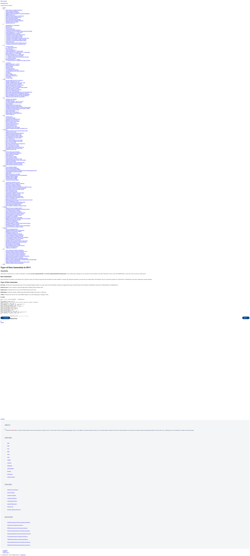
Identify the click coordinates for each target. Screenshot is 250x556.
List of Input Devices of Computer (13, 210)
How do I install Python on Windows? (13, 153)
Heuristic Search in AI (10, 22)
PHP (4, 264)
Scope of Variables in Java (11, 122)
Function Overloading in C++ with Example (15, 54)
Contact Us (5, 550)
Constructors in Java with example (13, 127)
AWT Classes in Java (10, 138)
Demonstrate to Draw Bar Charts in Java (14, 148)
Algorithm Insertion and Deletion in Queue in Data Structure (18, 107)
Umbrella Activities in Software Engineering (15, 252)
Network (5, 227)
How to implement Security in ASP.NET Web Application (18, 94)
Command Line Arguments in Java (13, 119)
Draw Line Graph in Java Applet (12, 145)
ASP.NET (3, 419)
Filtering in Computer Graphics (12, 222)
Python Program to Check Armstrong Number (15, 162)
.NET (4, 79)
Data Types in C (9, 26)
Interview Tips (10, 506)
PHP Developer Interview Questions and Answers (17, 528)
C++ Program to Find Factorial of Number (14, 55)
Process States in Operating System (13, 195)
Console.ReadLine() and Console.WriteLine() (15, 71)
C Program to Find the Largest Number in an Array (16, 42)
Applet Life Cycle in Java (11, 131)
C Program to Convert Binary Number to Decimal (16, 39)
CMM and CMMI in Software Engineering (14, 263)
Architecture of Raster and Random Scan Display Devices (18, 209)
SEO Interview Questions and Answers (15, 525)
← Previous (5, 317)
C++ (4, 45)
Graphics (5, 206)
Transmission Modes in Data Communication (15, 230)
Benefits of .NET (9, 67)
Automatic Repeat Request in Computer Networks (16, 242)
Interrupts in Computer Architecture (13, 184)
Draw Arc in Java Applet (11, 142)
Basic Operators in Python (11, 156)
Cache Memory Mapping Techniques (13, 185)
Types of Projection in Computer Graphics (14, 226)
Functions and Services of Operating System (15, 189)
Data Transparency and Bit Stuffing (13, 244)
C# (3, 61)
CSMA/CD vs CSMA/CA (11, 247)
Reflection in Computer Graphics (12, 224)
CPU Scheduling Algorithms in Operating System (16, 205)
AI (3, 8)
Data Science (10, 474)
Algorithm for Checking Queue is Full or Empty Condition (18, 108)
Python (4, 150)
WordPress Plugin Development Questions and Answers (18, 545)
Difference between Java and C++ (13, 120)
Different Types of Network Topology (13, 231)
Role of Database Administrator (12, 168)
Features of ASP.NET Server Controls (13, 86)
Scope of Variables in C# (11, 74)
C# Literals (8, 72)
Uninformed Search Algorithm (12, 21)
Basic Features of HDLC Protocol (13, 243)
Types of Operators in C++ (11, 49)
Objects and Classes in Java (11, 126)
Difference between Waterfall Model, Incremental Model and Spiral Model (21, 259)
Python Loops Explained (11, 161)
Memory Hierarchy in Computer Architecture (15, 183)
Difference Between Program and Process (14, 196)
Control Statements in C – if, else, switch (14, 32)
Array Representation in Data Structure (14, 102)
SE (3, 249)
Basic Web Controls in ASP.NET (12, 88)
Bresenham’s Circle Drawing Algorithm (14, 217)
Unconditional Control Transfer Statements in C (15, 34)
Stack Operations (9, 103)
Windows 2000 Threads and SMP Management (15, 202)
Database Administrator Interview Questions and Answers (19, 533)
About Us (5, 551)
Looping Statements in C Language (13, 33)
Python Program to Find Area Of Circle (14, 158)
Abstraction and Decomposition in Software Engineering (17, 256)
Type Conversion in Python (11, 157)
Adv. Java (5, 129)
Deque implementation (10, 110)
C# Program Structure (10, 68)
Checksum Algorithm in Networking (13, 239)
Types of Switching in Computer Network (14, 236)
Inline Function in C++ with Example (13, 53)
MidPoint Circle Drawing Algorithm (13, 219)
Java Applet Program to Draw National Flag (15, 147)
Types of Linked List (10, 114)
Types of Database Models (11, 167)
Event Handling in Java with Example (13, 137)
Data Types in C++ (10, 48)
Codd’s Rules (8, 172)
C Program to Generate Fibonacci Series (14, 37)
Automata (9, 462)
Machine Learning (11, 477)
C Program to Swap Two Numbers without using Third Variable (19, 31)
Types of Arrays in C (10, 41)
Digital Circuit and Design (12, 489)
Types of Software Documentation (13, 260)
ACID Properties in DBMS (11, 178)
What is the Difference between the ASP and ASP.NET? (17, 95)
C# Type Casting (9, 78)
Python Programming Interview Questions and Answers (18, 530)
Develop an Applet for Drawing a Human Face (15, 143)
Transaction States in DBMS (11, 177)
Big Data (9, 471)
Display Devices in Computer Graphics (14, 208)
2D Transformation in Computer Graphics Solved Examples (18, 223)
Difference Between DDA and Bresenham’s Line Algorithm (18, 218)
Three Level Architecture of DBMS (13, 169)
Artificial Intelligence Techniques (12, 12)
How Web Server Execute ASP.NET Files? (15, 85)
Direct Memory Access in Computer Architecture (16, 188)
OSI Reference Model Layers (12, 232)
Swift (8, 454)
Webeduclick (23, 554)
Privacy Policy (6, 552)
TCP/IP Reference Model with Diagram (14, 233)
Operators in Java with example (12, 123)
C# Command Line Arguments (12, 69)
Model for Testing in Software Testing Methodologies (17, 258)
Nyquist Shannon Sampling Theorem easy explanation (17, 237)
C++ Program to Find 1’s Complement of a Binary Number (18, 60)
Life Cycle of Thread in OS (11, 198)
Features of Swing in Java (11, 149)
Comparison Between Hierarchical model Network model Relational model (21, 170)
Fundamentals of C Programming (12, 25)
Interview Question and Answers (14, 509)
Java (4, 115)
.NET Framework (9, 66)
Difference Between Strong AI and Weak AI (15, 15)
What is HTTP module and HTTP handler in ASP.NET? (17, 93)
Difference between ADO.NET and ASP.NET (15, 96)
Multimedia (9, 465)
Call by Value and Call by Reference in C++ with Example (18, 52)
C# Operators (8, 76)
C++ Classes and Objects (11, 58)
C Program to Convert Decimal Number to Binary (16, 40)
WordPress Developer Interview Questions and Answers (18, 522)
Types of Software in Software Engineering (15, 250)
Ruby (8, 451)
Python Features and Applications (13, 151)
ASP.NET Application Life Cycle (13, 81)
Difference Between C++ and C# (12, 63)
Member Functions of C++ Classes (13, 59)
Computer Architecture (12, 498)
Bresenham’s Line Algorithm (12, 216)
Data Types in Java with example (12, 121)
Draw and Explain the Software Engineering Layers (16, 251)
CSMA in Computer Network (12, 246)
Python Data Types (10, 155)
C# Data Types (9, 73)
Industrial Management (12, 503)
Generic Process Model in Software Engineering (16, 253)
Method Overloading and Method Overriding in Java (16, 128)
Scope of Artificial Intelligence (12, 11)
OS (3, 181)
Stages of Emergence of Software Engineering (15, 254)
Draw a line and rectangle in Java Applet (14, 140)
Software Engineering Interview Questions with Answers (18, 542)
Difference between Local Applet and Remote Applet (17, 130)
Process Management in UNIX (12, 201)
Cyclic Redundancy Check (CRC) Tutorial (14, 238)
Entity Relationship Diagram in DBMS (14, 171)
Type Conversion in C (10, 28)
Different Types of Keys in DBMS (13, 174)
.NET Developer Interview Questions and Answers (17, 539)
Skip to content (4, 1)
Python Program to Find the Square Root (14, 164)
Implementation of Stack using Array (13, 104)
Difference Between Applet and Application (15, 133)
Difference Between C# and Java (12, 65)
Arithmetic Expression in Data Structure (14, 106)
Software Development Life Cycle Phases (14, 257)
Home (4, 7)
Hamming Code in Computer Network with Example (17, 240)
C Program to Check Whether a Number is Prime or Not (17, 38)
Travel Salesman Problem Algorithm (13, 19)
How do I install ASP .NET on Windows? (14, 80)
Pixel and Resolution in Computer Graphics (15, 213)
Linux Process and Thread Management (14, 203)
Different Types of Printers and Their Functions (15, 212)
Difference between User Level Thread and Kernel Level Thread (19, 199)
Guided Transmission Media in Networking (15, 235)
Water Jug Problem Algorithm (12, 18)
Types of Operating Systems (11, 191)
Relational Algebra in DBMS (12, 176)
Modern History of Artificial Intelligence (14, 10)
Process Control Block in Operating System (15, 197)
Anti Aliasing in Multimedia (11, 220)
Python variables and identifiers (12, 154)
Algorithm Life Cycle (10, 100)
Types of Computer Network (12, 229)
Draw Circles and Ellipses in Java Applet (14, 141)
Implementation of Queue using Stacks (14, 113)
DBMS (4, 165)
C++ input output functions (11, 47)
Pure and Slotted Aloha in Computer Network (15, 245)
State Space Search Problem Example (13, 17)
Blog (8, 443)
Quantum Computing (11, 495)
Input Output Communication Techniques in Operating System (18, 186)
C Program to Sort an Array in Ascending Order (15, 44)
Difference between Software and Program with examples (17, 261)
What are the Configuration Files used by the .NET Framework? (19, 92)
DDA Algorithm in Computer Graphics (14, 215)
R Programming (10, 468)
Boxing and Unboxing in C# (12, 75)
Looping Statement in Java (11, 124)
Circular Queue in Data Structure (12, 109)
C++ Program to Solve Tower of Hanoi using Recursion (17, 56)
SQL (8, 448)
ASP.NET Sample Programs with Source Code (15, 82)
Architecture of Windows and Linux (13, 194)
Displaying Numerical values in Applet (14, 135)
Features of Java (9, 116)
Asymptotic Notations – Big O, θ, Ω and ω (14, 101)
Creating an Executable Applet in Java (13, 134)
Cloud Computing (11, 492)
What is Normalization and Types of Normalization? (16, 175)
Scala (8, 457)
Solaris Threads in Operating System (13, 204)
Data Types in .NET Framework (12, 90)
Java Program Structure (10, 117)
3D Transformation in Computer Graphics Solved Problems (18, 225)
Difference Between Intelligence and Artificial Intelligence (18, 13)
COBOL (9, 460)
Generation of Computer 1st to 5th (13, 182)
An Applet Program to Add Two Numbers (14, 136)
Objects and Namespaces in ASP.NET (13, 89)
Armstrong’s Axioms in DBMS (12, 179)
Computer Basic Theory (12, 501)
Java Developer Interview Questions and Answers (17, 536)
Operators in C (9, 27)
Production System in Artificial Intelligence (14, 20)
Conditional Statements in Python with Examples (16, 160)
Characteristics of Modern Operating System (15, 192)
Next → (246, 317)
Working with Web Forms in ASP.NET (14, 83)
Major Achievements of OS (11, 190)
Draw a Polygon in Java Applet (12, 144)
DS (3, 97)
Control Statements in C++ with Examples (14, 51)
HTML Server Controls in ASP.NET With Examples (16, 87)
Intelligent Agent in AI (10, 14)
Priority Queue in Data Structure (12, 112)
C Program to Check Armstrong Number (14, 35)
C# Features (8, 62)
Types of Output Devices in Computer (13, 211)
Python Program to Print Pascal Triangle (14, 163)
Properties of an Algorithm (11, 99)
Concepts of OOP (9, 46)
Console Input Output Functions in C (13, 30)
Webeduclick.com (4, 3)
